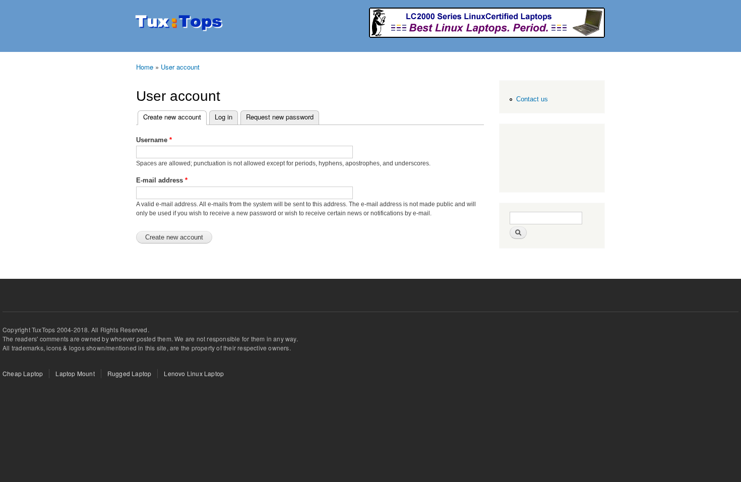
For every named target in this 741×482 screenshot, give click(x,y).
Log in (223, 117)
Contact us (532, 99)
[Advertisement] (550, 159)
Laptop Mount (74, 373)
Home (144, 67)
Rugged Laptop (129, 373)
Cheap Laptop (23, 373)
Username (154, 140)
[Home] (180, 24)
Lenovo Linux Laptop (194, 373)
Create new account (175, 117)
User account (180, 67)
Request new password (280, 117)
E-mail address (162, 180)
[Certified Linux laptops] (487, 35)
